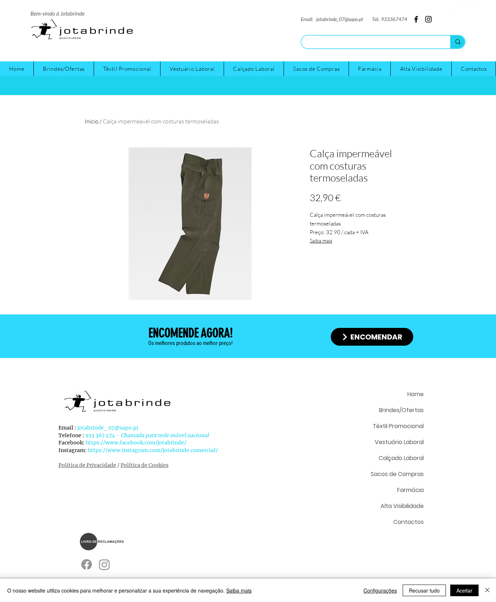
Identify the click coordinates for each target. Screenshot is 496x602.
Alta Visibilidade (402, 506)
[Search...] (457, 42)
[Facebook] (479, 9)
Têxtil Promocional (398, 426)
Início (91, 121)
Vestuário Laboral (399, 442)
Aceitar (464, 590)
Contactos (408, 522)
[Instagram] (464, 9)
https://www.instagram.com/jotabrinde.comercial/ (153, 450)
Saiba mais (321, 240)
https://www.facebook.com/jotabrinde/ (136, 442)
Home (415, 394)
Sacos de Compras (397, 474)
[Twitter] (449, 9)
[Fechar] (487, 590)
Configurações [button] (380, 590)
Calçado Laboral (401, 458)
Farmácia (410, 490)
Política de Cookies (144, 465)
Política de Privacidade (87, 465)
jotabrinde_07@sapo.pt (339, 19)
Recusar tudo (424, 590)
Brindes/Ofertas (401, 410)
